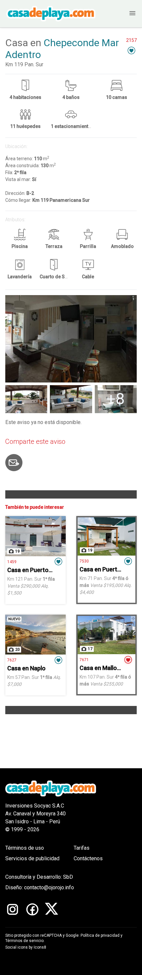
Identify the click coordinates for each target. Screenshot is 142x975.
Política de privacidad (100, 935)
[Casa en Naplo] (35, 635)
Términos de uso (24, 848)
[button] (131, 50)
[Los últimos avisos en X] (51, 909)
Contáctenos (88, 858)
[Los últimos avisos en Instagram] (12, 909)
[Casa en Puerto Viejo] (106, 536)
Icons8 (40, 947)
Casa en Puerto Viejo (108, 569)
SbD (68, 877)
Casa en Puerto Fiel (33, 569)
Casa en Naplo (26, 668)
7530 (84, 561)
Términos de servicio (24, 940)
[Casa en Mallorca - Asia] (106, 635)
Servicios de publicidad (32, 858)
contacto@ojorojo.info (49, 887)
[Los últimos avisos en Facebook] (32, 909)
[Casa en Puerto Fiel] (35, 536)
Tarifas (81, 848)
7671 (84, 659)
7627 (12, 660)
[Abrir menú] (126, 14)
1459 (12, 562)
